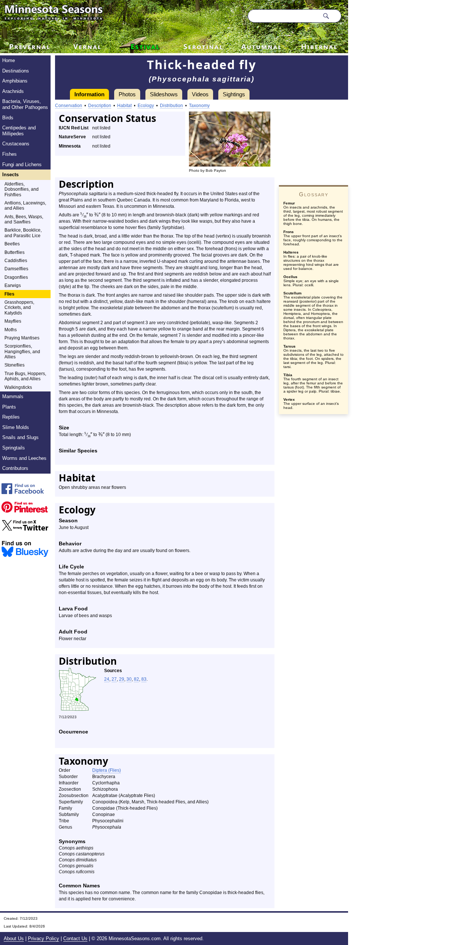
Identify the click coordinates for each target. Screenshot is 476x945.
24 (106, 679)
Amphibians (15, 81)
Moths (10, 329)
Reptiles (11, 417)
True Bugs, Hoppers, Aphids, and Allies (25, 376)
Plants (9, 407)
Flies (9, 294)
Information (89, 94)
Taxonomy (199, 105)
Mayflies (12, 321)
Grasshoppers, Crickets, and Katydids (19, 308)
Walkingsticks (18, 387)
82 (136, 679)
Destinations (15, 71)
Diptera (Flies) (106, 770)
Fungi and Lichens (22, 164)
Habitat (124, 105)
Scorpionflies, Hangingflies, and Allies (22, 351)
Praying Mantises (21, 338)
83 (144, 679)
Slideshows (164, 94)
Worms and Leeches (24, 458)
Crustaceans (15, 143)
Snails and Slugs (20, 437)
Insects (10, 174)
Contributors (15, 468)
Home (8, 60)
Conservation (68, 105)
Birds (7, 117)
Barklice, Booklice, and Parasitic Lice (23, 233)
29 (121, 679)
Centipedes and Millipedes (19, 130)
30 (129, 679)
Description (99, 105)
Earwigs (12, 285)
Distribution (171, 105)
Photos (127, 94)
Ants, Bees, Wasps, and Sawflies (23, 219)
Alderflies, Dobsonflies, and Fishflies (21, 189)
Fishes (9, 154)
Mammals (12, 396)
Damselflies (16, 268)
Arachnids (13, 91)
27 (114, 679)
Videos (200, 94)
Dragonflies (16, 277)
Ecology (146, 105)
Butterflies (14, 252)
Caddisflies (15, 260)
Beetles (12, 243)
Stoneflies (14, 365)
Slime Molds (15, 427)
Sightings (234, 94)
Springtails (13, 448)
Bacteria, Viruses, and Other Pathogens (25, 104)
